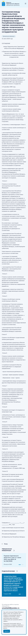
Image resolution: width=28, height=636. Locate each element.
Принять (7, 631)
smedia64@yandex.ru (10, 608)
